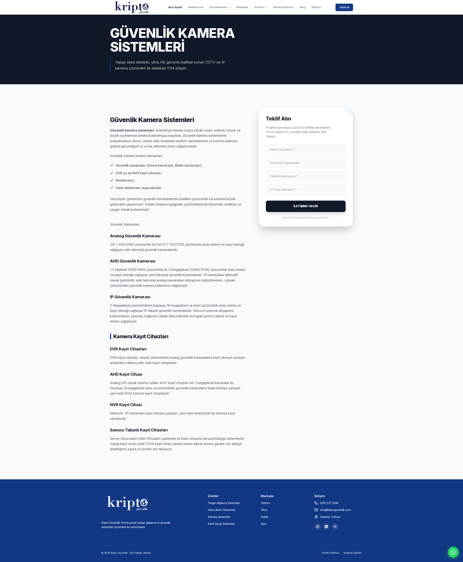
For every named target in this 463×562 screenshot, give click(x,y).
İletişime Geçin (306, 206)
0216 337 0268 (329, 503)
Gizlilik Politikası (330, 552)
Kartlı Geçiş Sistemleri (221, 523)
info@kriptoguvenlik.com (335, 510)
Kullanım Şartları (353, 552)
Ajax (263, 523)
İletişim (316, 7)
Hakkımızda (195, 7)
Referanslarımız (283, 7)
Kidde (264, 517)
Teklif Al (344, 7)
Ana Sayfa (175, 7)
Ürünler (259, 7)
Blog (303, 7)
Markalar (242, 7)
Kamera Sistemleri (219, 517)
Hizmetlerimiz (218, 7)
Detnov (265, 503)
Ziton (264, 510)
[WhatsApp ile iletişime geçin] (453, 552)
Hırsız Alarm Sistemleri (221, 510)
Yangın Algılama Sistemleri (224, 503)
